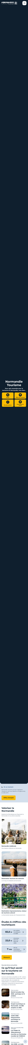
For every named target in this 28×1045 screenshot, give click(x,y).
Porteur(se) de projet (20, 405)
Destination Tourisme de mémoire (13, 878)
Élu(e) (7, 397)
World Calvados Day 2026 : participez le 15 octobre (18, 994)
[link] (14, 834)
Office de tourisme (20, 397)
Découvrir (7, 957)
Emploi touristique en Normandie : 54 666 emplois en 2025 (18, 1005)
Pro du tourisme (8, 405)
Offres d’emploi (9, 797)
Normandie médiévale (9, 846)
